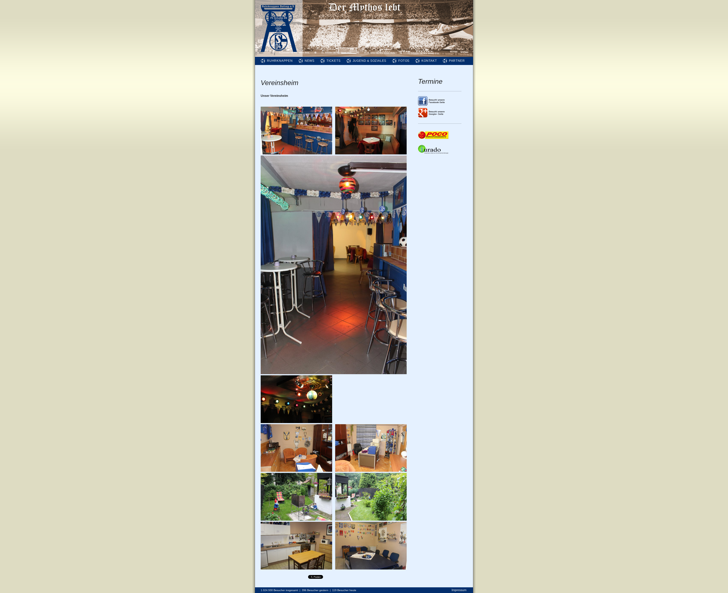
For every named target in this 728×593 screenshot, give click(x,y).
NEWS (310, 60)
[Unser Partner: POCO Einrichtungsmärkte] (433, 137)
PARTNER (457, 60)
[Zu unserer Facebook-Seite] (431, 104)
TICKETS (333, 60)
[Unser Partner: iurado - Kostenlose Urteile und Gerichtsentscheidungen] (433, 152)
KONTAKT (429, 60)
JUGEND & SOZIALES (370, 60)
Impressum (459, 590)
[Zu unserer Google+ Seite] (431, 116)
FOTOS (404, 60)
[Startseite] (279, 55)
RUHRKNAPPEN (280, 60)
